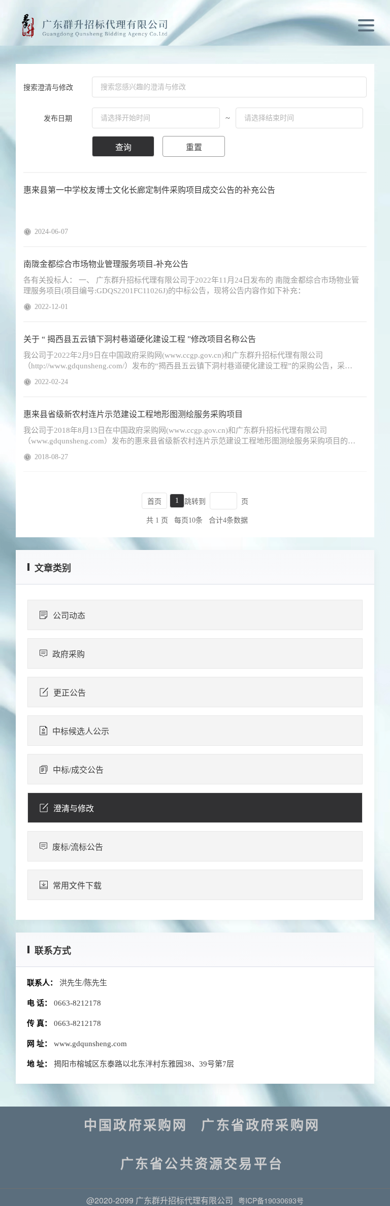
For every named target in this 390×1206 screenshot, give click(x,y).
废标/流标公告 (77, 847)
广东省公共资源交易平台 (201, 1164)
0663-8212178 (77, 1003)
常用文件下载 (77, 885)
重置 (194, 147)
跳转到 (195, 501)
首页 (154, 501)
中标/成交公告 (78, 770)
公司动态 (69, 615)
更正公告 (69, 692)
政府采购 (68, 654)
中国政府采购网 (135, 1125)
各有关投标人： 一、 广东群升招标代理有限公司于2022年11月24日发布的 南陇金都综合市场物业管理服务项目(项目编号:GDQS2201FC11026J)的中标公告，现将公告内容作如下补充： (191, 285)
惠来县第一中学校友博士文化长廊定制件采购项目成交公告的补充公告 (149, 190)
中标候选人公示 (80, 731)
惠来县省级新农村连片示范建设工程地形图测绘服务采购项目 (133, 414)
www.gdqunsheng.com (90, 1044)
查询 (123, 147)
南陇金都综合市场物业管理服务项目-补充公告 (105, 264)
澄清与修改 (73, 808)
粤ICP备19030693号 (271, 1200)
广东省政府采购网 (260, 1125)
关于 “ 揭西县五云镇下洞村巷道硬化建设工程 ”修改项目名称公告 (139, 339)
